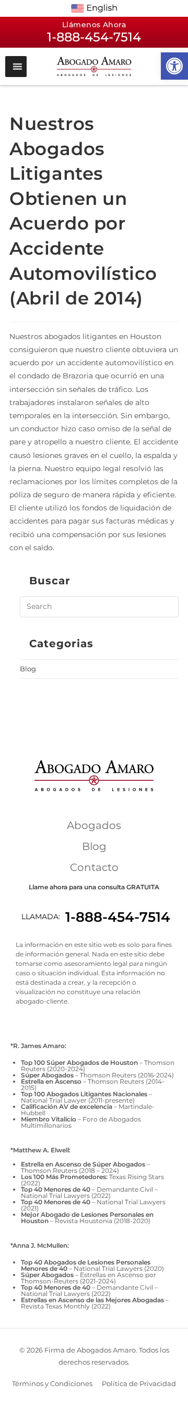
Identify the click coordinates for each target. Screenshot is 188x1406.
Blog (28, 668)
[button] (174, 66)
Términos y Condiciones (52, 1383)
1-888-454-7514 (117, 917)
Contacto (94, 867)
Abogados (94, 825)
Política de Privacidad (139, 1383)
